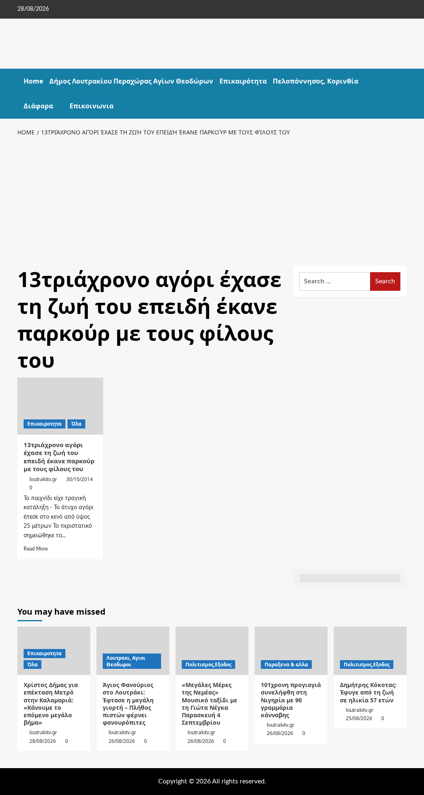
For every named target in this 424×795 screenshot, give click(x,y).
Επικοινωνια (91, 105)
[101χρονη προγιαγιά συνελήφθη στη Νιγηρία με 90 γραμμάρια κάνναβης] (291, 651)
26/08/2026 (121, 741)
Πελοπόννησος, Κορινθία (315, 81)
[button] (401, 93)
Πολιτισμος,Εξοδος (208, 664)
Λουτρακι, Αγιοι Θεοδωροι (125, 661)
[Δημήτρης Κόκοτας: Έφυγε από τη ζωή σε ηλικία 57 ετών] (370, 651)
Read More (36, 548)
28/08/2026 (42, 741)
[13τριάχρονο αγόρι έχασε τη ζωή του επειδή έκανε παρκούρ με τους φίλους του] (60, 406)
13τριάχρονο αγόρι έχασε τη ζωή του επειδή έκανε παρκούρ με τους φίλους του (59, 457)
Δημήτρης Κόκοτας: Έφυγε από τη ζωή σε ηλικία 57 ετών (368, 692)
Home (33, 81)
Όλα (76, 423)
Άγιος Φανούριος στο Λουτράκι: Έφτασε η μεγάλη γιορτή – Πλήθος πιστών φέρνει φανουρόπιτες (128, 703)
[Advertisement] (212, 200)
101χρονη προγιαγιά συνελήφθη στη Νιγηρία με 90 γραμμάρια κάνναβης (291, 700)
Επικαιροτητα (44, 423)
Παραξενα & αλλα (286, 664)
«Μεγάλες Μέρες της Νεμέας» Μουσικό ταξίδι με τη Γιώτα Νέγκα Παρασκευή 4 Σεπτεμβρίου (209, 703)
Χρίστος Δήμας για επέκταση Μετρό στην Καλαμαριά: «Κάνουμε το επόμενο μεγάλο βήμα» (51, 703)
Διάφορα (38, 105)
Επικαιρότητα (243, 81)
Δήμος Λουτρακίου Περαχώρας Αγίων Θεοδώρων (131, 81)
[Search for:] (334, 281)
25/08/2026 (359, 718)
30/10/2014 (79, 479)
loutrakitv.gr (43, 479)
